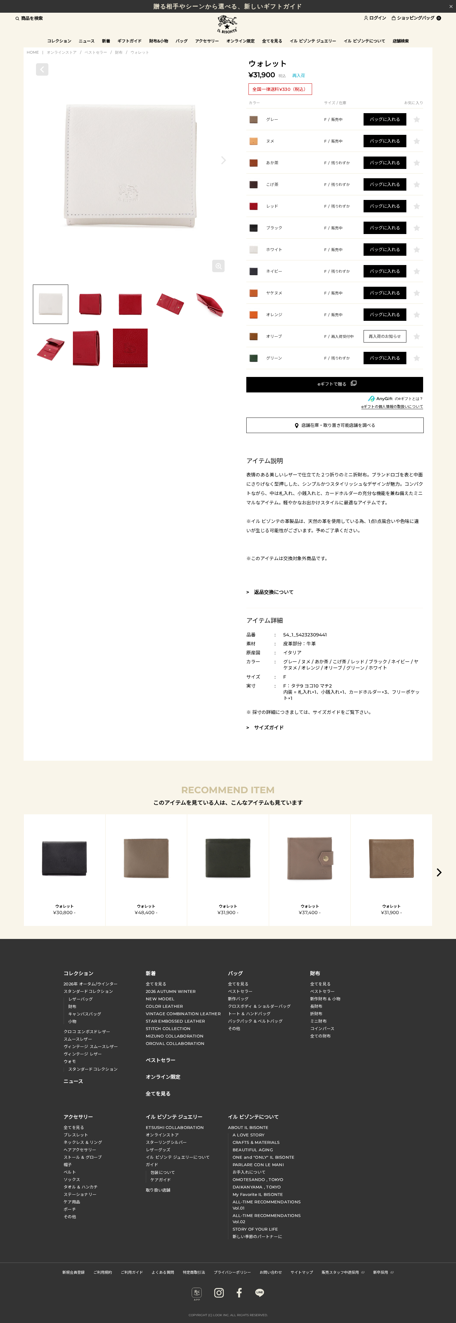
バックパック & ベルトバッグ (255, 1021)
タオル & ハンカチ (81, 1186)
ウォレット (140, 52)
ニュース (87, 40)
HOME (33, 52)
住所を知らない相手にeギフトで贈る (334, 384)
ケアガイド (160, 1179)
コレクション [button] (59, 40)
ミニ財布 (318, 1021)
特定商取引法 (194, 1272)
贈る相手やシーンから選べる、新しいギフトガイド (228, 6)
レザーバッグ (80, 999)
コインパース (322, 1028)
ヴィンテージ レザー (83, 1053)
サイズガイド (327, 712)
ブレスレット (76, 1134)
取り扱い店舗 (158, 1190)
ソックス (72, 1179)
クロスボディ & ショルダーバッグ (259, 1006)
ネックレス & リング (83, 1142)
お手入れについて (249, 1172)
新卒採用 (380, 1272)
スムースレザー (78, 1039)
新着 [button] (106, 40)
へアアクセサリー (80, 1149)
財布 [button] (315, 973)
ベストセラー (96, 52)
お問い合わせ (271, 1272)
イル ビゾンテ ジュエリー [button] (313, 40)
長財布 (316, 1006)
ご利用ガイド (132, 1272)
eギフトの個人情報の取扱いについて (392, 406)
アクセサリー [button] (207, 40)
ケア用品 (72, 1201)
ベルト (70, 1172)
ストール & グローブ (83, 1157)
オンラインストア (62, 52)
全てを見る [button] (272, 40)
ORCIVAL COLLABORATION (175, 1043)
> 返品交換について (270, 592)
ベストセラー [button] (161, 1059)
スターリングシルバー (166, 1142)
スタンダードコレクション (88, 991)
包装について (162, 1172)
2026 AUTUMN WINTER (171, 991)
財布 (119, 52)
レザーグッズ (158, 1149)
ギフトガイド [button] (130, 40)
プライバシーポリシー (232, 1272)
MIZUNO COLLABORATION (174, 1035)
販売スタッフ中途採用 (340, 1272)
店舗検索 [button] (401, 40)
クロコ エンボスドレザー (87, 1031)
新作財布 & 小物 (325, 998)
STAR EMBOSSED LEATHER (175, 1021)
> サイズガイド (265, 728)
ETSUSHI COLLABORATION (175, 1127)
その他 (234, 1028)
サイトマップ (302, 1272)
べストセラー (322, 991)
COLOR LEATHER (164, 1006)
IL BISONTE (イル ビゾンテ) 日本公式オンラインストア (228, 24)
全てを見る (156, 983)
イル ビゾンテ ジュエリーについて (178, 1157)
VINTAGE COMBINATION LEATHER (183, 1013)
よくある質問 (163, 1272)
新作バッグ (238, 998)
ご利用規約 (102, 1272)
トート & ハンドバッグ (249, 1013)
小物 (72, 1021)
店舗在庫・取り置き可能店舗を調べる (338, 425)
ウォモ (70, 1061)
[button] (223, 160)
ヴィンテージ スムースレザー (91, 1046)
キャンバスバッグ (84, 1013)
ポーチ (70, 1209)
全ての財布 (320, 1035)
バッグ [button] (182, 40)
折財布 (316, 1013)
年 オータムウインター (91, 983)
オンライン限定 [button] (240, 40)
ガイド (152, 1164)
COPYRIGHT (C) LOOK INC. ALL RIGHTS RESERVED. (228, 1315)
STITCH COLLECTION (168, 1028)
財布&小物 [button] (158, 40)
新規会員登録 (73, 1272)
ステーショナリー (80, 1194)
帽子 (68, 1164)
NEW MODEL (160, 998)
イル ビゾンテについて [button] (364, 40)
